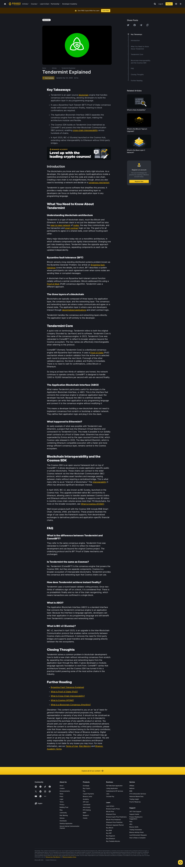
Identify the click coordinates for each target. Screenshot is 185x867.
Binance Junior (87, 796)
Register (169, 4)
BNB (130, 791)
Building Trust (64, 807)
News (61, 794)
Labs (107, 794)
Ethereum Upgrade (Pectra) (115, 825)
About (61, 785)
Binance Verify (133, 827)
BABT (84, 812)
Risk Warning (64, 815)
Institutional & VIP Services (114, 791)
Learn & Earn (110, 806)
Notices (62, 818)
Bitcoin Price (110, 811)
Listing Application (112, 788)
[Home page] (14, 3)
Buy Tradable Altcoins (113, 841)
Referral (131, 788)
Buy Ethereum (110, 838)
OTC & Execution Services (137, 794)
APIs (130, 824)
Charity (85, 818)
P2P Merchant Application (114, 785)
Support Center (134, 814)
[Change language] (176, 4)
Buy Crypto (86, 788)
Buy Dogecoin (110, 836)
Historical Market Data (136, 796)
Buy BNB (109, 830)
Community (63, 812)
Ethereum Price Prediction (114, 822)
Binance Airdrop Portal (136, 832)
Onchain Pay (110, 796)
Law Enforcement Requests (138, 835)
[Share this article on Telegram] (141, 25)
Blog (61, 810)
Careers (62, 788)
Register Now (139, 181)
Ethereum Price (111, 814)
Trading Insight (134, 799)
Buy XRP (109, 833)
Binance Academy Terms (69, 857)
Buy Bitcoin (109, 828)
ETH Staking (87, 810)
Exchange (86, 785)
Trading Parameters (135, 829)
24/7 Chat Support (135, 811)
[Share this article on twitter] (128, 25)
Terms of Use (49, 857)
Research (86, 815)
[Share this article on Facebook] (134, 25)
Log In (161, 4)
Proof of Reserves (135, 802)
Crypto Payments (88, 794)
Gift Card (86, 802)
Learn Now (105, 10)
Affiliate (131, 785)
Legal (61, 799)
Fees (130, 821)
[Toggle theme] (180, 4)
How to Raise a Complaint (137, 838)
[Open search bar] (154, 4)
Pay (84, 791)
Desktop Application (66, 823)
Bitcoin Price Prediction (113, 819)
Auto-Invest (86, 807)
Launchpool (86, 804)
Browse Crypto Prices (113, 809)
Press (61, 796)
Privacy (62, 804)
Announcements (65, 791)
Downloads (63, 821)
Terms (61, 802)
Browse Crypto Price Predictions (116, 817)
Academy (86, 799)
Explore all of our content (91, 771)
